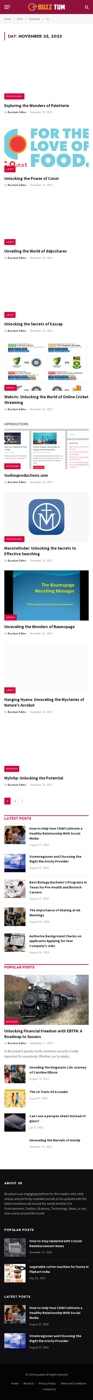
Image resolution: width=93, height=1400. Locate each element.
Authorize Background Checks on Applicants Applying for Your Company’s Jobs (55, 941)
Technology (14, 96)
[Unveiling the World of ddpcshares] (46, 220)
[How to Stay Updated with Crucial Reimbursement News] (15, 1247)
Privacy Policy (47, 1383)
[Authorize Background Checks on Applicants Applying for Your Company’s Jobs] (15, 942)
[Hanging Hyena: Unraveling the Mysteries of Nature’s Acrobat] (46, 668)
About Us (28, 1383)
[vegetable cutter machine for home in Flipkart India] (15, 1273)
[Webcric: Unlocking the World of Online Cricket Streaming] (46, 366)
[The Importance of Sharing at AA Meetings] (15, 916)
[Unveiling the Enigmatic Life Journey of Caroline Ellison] (15, 1074)
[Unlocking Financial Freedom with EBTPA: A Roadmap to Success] (46, 1000)
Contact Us (49, 1389)
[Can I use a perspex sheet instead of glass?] (15, 1122)
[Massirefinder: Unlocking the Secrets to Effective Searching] (46, 517)
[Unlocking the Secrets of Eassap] (46, 293)
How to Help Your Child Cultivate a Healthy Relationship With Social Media (55, 833)
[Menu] (7, 7)
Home (14, 1383)
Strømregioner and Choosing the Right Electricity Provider (55, 859)
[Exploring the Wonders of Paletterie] (46, 74)
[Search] (86, 7)
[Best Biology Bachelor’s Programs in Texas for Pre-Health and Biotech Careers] (15, 889)
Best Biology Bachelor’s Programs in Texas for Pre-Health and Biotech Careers (58, 887)
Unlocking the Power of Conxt (31, 178)
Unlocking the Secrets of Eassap (33, 323)
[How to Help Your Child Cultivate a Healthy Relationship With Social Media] (15, 835)
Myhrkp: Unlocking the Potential (33, 778)
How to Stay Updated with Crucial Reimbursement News (55, 1243)
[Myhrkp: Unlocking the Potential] (46, 747)
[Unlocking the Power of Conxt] (46, 147)
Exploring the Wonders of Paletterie (36, 105)
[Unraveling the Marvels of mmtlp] (15, 1147)
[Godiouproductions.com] (46, 444)
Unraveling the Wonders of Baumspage (39, 626)
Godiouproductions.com (26, 475)
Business (12, 768)
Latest (10, 169)
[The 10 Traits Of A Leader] (15, 1098)
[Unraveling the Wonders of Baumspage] (46, 595)
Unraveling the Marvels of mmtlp (54, 1140)
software (12, 466)
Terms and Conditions (73, 1383)
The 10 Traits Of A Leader (48, 1092)
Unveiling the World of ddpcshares (35, 251)
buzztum (40, 1374)
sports (10, 387)
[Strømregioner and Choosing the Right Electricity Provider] (15, 863)
